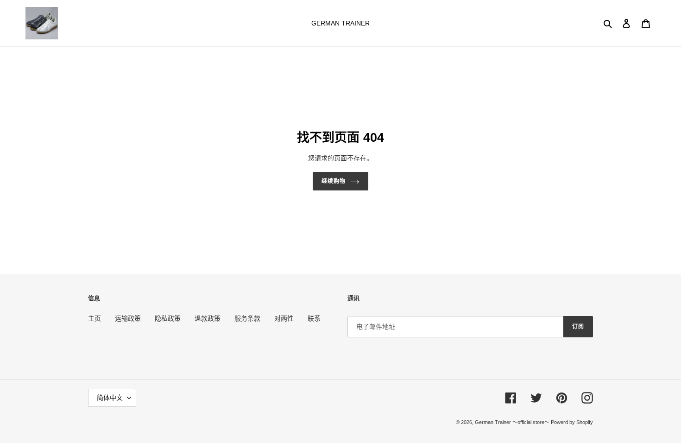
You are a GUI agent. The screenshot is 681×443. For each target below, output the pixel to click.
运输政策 (128, 318)
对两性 (284, 318)
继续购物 (334, 181)
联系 (314, 318)
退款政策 (208, 318)
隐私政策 (168, 318)
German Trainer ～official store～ (513, 422)
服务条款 (247, 318)
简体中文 (110, 397)
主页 (94, 318)
